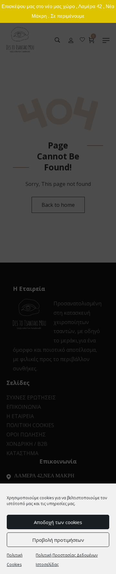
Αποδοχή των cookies (58, 522)
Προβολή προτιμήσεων (58, 540)
